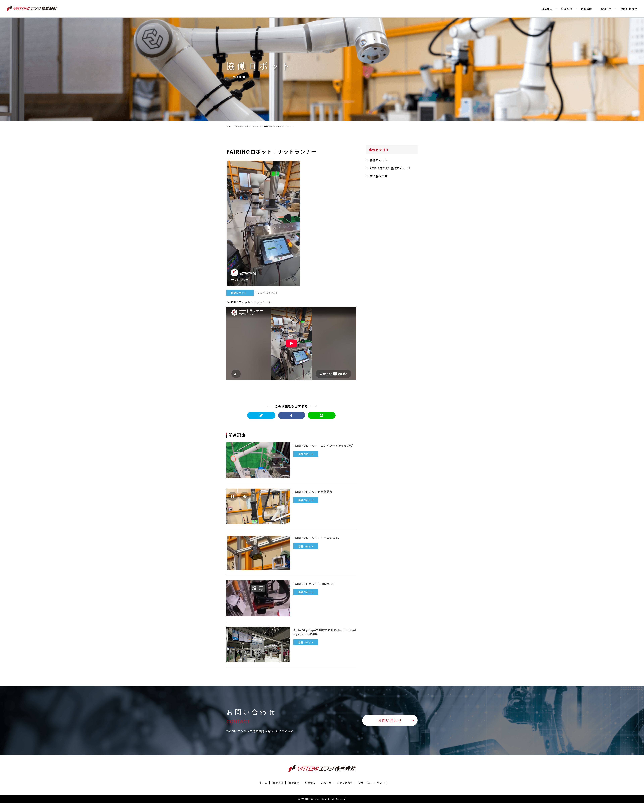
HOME (229, 126)
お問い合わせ (628, 8)
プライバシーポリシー (372, 782)
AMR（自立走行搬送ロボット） (391, 168)
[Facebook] (291, 415)
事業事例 (566, 8)
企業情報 (586, 8)
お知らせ (606, 8)
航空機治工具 (379, 176)
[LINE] (322, 415)
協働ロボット (252, 126)
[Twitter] (261, 415)
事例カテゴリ (379, 149)
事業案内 (547, 8)
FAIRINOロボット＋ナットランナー (277, 126)
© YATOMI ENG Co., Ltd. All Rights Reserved (322, 799)
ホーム (263, 782)
